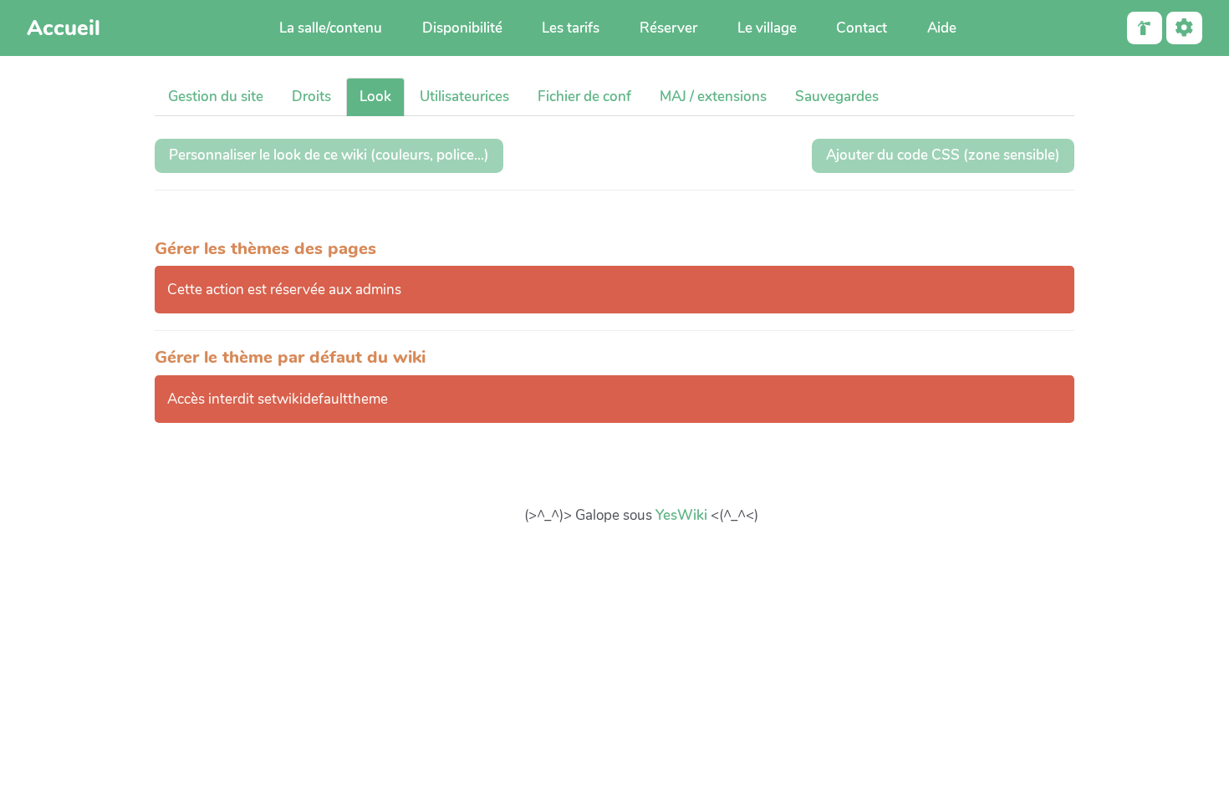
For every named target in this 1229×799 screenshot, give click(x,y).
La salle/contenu (330, 28)
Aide (941, 28)
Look (375, 96)
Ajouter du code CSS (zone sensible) (943, 155)
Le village (767, 28)
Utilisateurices (464, 96)
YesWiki (681, 515)
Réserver (668, 28)
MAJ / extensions (713, 96)
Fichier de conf (584, 96)
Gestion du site (215, 96)
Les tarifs (570, 28)
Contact (861, 28)
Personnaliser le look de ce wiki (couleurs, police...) (329, 155)
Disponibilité (462, 28)
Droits (311, 96)
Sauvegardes (837, 96)
